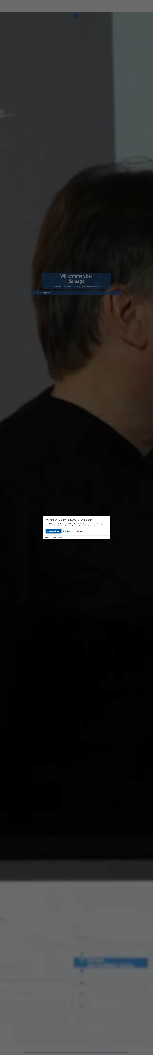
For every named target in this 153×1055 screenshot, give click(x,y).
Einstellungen (67, 531)
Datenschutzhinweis (58, 537)
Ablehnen (80, 531)
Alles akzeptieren (53, 531)
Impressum (48, 537)
